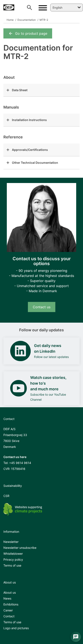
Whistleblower (13, 553)
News (7, 598)
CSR (6, 496)
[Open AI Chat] (76, 637)
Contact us (41, 307)
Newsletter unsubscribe (19, 547)
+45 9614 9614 (20, 463)
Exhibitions (10, 604)
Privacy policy (13, 559)
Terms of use (12, 565)
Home (10, 19)
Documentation (26, 19)
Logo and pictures (16, 628)
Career (8, 610)
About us (9, 592)
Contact (8, 616)
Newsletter (11, 542)
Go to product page (31, 33)
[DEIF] (8, 7)
